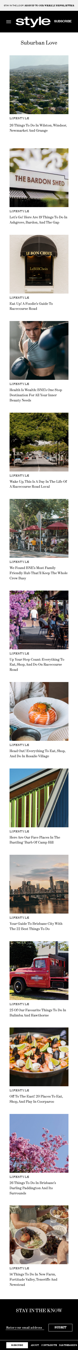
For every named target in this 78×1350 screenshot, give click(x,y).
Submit (61, 1327)
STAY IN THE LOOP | (39, 5)
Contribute (49, 1345)
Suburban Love (39, 42)
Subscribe (63, 21)
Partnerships (68, 1345)
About (35, 1345)
